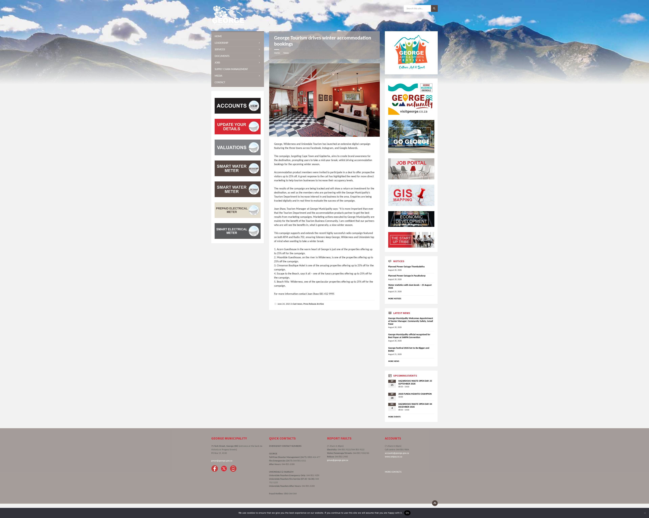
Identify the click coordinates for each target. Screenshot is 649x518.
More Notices (394, 299)
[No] (644, 513)
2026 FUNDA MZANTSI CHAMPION (415, 394)
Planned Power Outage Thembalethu (406, 266)
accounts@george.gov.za (397, 453)
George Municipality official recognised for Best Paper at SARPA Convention (409, 336)
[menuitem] (238, 36)
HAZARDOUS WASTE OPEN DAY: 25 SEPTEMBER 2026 (415, 382)
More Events (394, 417)
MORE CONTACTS (393, 472)
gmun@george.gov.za (221, 461)
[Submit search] (434, 8)
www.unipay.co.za (393, 457)
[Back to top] (435, 503)
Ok (407, 512)
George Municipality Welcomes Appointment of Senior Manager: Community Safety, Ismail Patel (410, 321)
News (286, 53)
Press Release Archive (313, 304)
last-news (297, 304)
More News (393, 361)
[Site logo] (228, 24)
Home (277, 53)
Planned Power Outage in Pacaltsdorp (407, 276)
